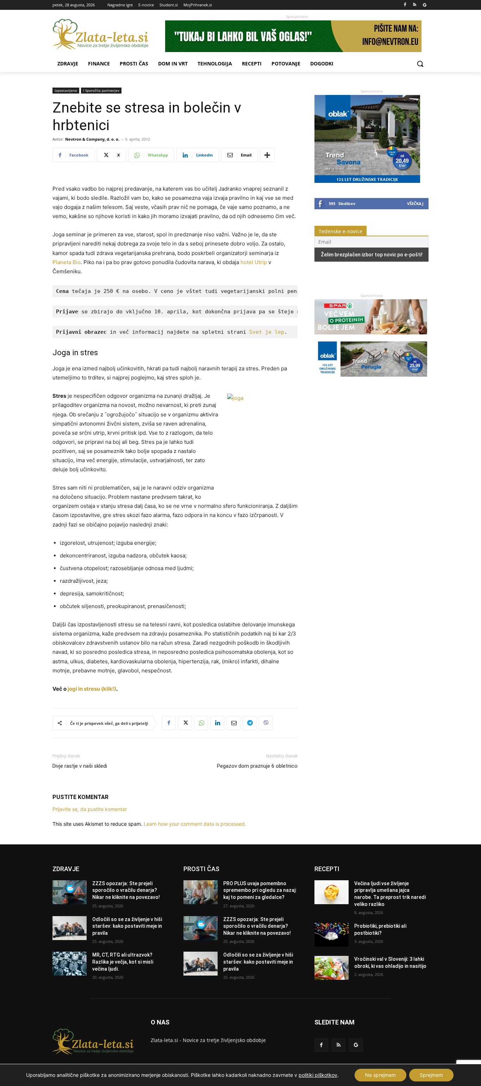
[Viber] (266, 723)
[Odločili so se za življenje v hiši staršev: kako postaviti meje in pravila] (69, 928)
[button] (420, 63)
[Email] (233, 723)
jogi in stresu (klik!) (92, 688)
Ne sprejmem (380, 1075)
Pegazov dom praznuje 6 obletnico (257, 766)
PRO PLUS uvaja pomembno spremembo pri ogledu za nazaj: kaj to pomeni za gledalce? (260, 890)
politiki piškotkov (318, 1075)
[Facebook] (405, 5)
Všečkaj (415, 203)
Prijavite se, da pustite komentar (89, 809)
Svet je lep (266, 332)
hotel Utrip (254, 262)
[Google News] (424, 5)
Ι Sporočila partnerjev (101, 90)
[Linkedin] (217, 723)
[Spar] (370, 337)
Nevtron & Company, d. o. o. (92, 139)
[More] (267, 155)
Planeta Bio (66, 262)
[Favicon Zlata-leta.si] (108, 34)
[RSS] (415, 5)
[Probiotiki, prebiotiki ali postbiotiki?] (331, 935)
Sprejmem (431, 1075)
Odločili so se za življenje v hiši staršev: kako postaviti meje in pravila (127, 926)
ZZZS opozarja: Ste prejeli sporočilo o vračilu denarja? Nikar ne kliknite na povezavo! (126, 890)
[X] (185, 723)
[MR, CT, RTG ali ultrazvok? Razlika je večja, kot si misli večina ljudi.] (69, 964)
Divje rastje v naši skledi (79, 766)
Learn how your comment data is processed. (195, 824)
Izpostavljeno (66, 90)
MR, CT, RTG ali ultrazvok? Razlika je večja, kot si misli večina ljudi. (122, 961)
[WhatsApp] (201, 723)
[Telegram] (250, 723)
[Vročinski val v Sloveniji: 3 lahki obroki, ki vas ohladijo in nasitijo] (331, 968)
